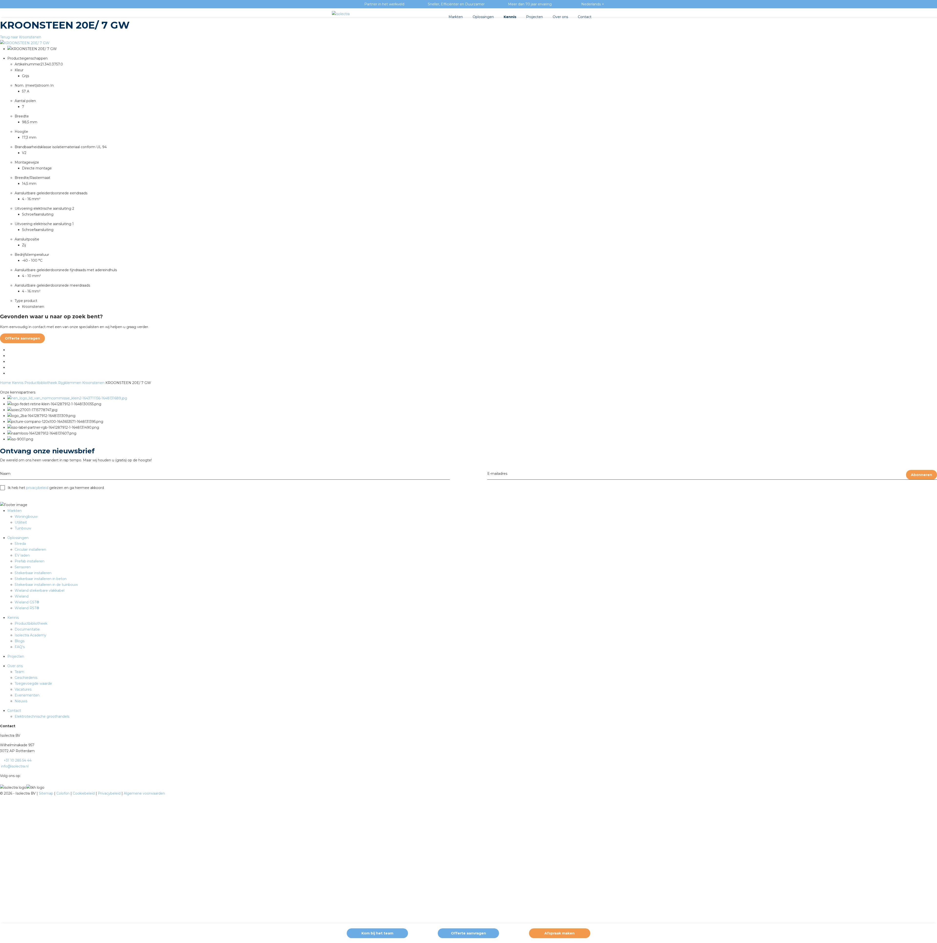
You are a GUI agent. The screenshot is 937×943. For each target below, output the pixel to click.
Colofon (63, 793)
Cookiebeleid (84, 793)
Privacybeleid (110, 793)
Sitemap (46, 793)
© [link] (1, 793)
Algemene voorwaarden (144, 793)
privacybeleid (37, 488)
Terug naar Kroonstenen (20, 37)
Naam (5, 473)
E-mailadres (497, 473)
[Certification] (67, 398)
